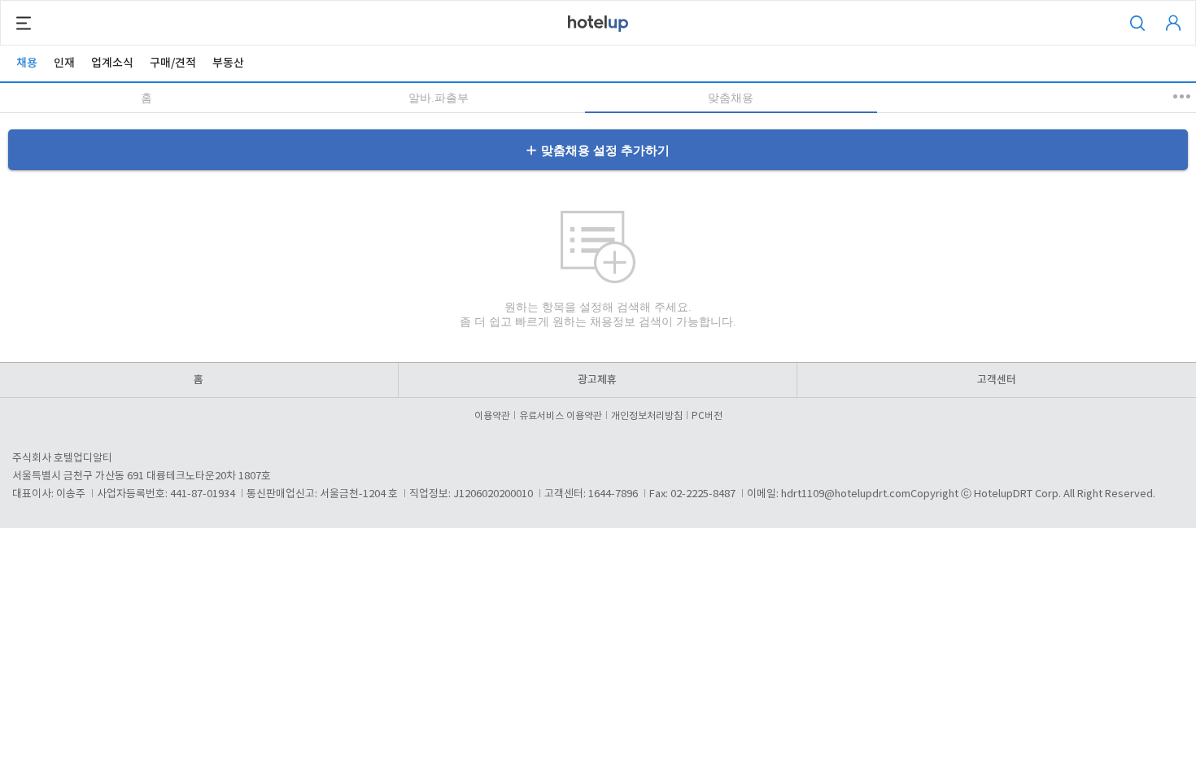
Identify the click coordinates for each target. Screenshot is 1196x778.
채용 (26, 63)
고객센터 (996, 380)
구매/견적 (173, 63)
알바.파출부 (438, 98)
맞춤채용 (730, 98)
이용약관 (492, 416)
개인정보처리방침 (647, 416)
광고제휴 (597, 380)
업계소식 (112, 63)
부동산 (228, 63)
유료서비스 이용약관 (560, 416)
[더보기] (1182, 96)
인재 (64, 63)
